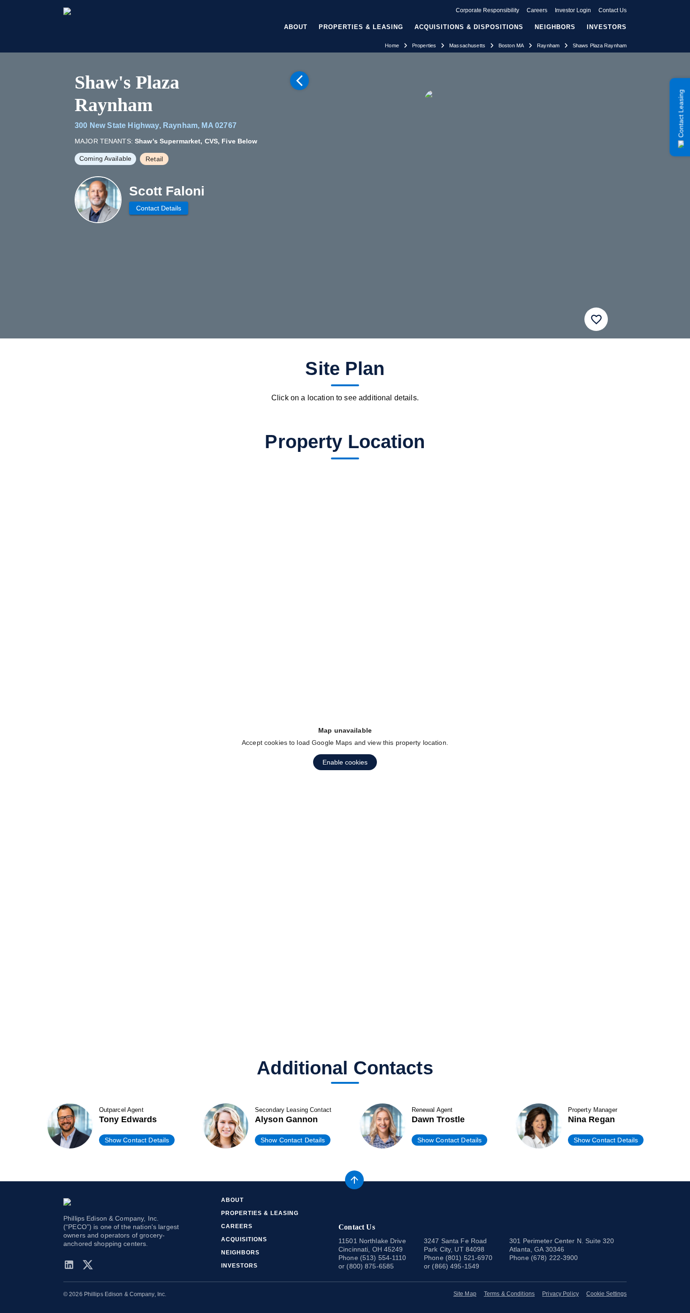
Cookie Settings (606, 1293)
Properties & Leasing (260, 1213)
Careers (537, 10)
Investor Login (573, 10)
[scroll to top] (354, 1179)
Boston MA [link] (511, 45)
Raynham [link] (548, 45)
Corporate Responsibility (487, 10)
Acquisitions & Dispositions (468, 26)
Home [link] (392, 45)
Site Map (464, 1293)
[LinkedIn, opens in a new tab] (70, 1264)
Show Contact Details (137, 1140)
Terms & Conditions (509, 1293)
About (232, 1200)
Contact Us (612, 10)
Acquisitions (244, 1239)
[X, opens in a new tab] (87, 1264)
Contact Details (158, 208)
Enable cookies (345, 762)
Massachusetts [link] (467, 45)
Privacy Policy (560, 1293)
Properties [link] (424, 45)
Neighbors (555, 26)
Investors (607, 26)
